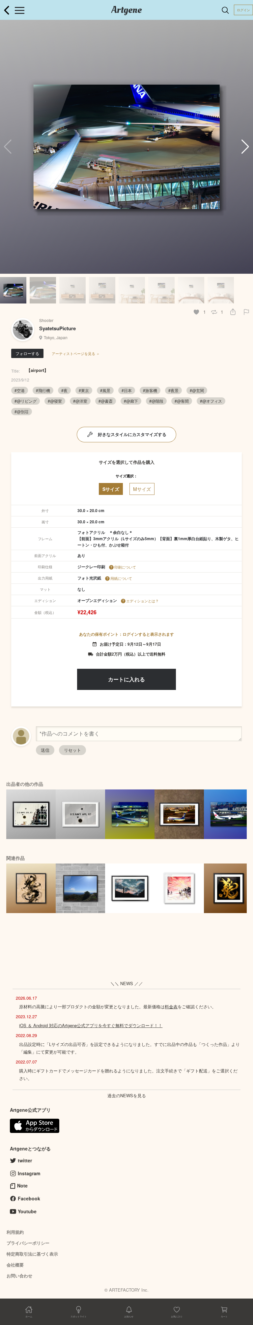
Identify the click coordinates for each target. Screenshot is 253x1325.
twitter (25, 1160)
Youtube (27, 1211)
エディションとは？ (142, 600)
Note (22, 1185)
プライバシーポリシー (28, 1243)
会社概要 (15, 1265)
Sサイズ (110, 489)
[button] (245, 147)
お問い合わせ (19, 1275)
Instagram (29, 1173)
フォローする (27, 353)
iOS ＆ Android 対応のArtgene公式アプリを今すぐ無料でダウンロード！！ (90, 1025)
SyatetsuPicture (57, 328)
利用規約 (15, 1232)
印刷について (125, 567)
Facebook (29, 1198)
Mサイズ (142, 489)
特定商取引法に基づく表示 (32, 1254)
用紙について (121, 578)
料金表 (171, 1006)
